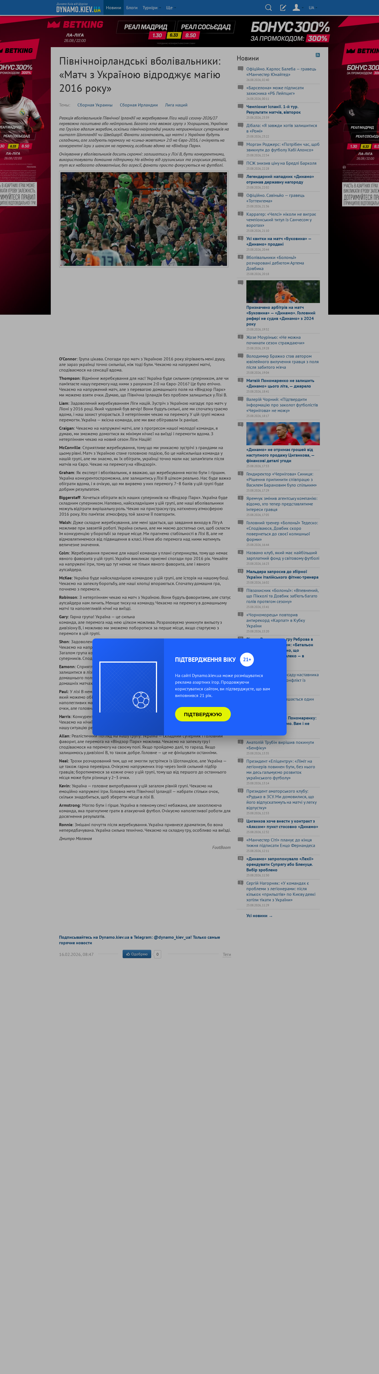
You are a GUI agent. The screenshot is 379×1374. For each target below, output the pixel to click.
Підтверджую (203, 714)
